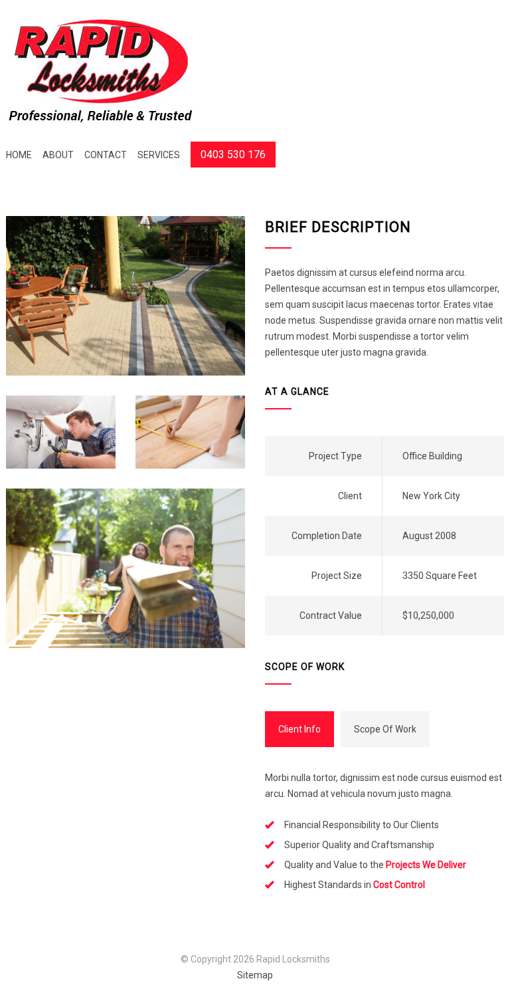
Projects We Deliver (426, 864)
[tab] (299, 729)
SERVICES (158, 155)
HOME (19, 155)
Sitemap (255, 975)
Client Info (299, 729)
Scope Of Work (385, 729)
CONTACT (105, 155)
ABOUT (58, 155)
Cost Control (399, 884)
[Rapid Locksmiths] (101, 71)
